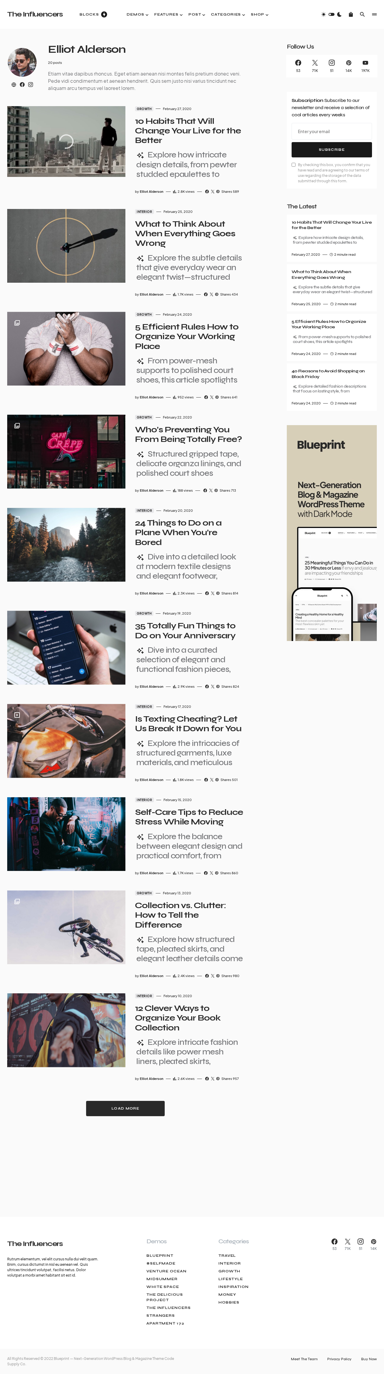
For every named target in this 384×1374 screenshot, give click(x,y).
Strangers (160, 1315)
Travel (227, 1255)
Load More (125, 1108)
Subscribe (332, 150)
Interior (144, 211)
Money (227, 1294)
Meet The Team (304, 1359)
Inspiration (233, 1287)
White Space (162, 1287)
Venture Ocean (166, 1271)
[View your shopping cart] (350, 14)
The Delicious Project (164, 1297)
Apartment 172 (165, 1323)
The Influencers (35, 14)
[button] (331, 14)
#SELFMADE (161, 1263)
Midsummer (162, 1279)
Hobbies (228, 1302)
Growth (144, 109)
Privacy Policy (339, 1359)
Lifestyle (230, 1279)
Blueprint (159, 1255)
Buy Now (369, 1359)
